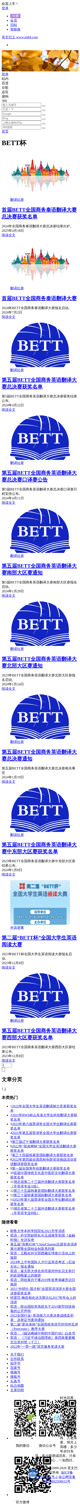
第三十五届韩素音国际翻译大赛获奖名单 (44, 1190)
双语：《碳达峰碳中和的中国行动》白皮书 (42, 1333)
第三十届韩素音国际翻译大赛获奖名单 (43, 1195)
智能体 (15, 29)
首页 (5, 131)
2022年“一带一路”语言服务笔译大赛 (37, 1346)
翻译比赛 (17, 199)
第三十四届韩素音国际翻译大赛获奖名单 (42, 1155)
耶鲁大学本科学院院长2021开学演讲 (37, 1231)
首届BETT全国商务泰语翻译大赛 (39, 298)
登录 (5, 8)
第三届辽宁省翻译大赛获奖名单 (36, 1142)
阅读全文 (8, 235)
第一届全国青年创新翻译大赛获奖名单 (41, 1168)
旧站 (13, 25)
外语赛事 (17, 927)
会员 (13, 20)
